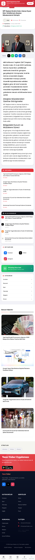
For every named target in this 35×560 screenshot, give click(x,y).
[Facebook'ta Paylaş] (20, 55)
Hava (19, 501)
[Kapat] (33, 2)
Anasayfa (5, 7)
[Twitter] (8, 484)
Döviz (19, 498)
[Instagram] (12, 484)
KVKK (3, 533)
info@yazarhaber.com (26, 526)
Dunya (4, 299)
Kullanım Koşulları (18, 547)
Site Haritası (28, 547)
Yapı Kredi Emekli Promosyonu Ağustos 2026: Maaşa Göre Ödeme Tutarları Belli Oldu (17, 174)
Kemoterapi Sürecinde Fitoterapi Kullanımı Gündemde (17, 205)
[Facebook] (4, 484)
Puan (19, 511)
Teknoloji (5, 291)
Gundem (5, 279)
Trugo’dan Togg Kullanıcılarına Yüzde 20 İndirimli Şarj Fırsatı (16, 190)
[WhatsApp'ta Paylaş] (12, 55)
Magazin (5, 295)
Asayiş (12, 7)
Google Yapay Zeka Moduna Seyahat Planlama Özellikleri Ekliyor (15, 182)
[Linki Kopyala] (23, 55)
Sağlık (3, 511)
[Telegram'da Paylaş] (16, 55)
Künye (3, 526)
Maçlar (20, 508)
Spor (4, 287)
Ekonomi (5, 283)
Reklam (4, 529)
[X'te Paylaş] (8, 55)
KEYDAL (27, 530)
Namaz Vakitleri (22, 504)
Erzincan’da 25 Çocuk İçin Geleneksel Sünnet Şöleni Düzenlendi (16, 198)
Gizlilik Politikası (8, 547)
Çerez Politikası (6, 536)
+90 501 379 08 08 (25, 523)
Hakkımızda (5, 523)
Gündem (4, 498)
